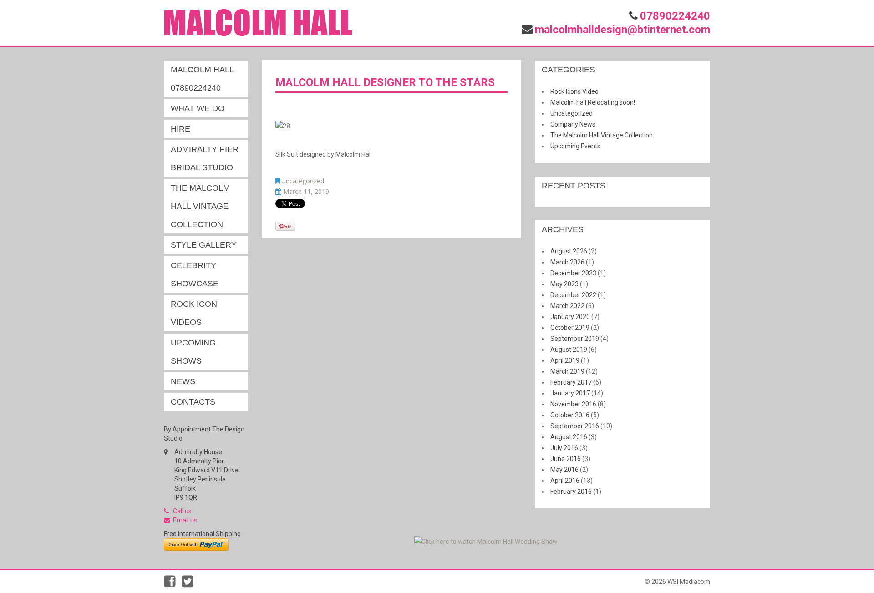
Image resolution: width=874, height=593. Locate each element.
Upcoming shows (193, 351)
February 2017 (571, 382)
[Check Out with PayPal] (196, 543)
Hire (180, 128)
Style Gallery (204, 244)
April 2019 (564, 360)
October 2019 (569, 327)
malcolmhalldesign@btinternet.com (622, 29)
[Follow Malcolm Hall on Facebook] (173, 584)
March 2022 (567, 305)
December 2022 (573, 295)
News (183, 381)
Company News (572, 124)
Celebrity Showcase (194, 274)
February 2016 (571, 491)
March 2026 (567, 262)
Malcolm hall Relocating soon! (592, 102)
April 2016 (564, 480)
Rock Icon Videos (194, 313)
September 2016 (574, 426)
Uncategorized (302, 181)
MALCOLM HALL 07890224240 (202, 78)
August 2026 (568, 251)
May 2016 (564, 469)
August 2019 (568, 349)
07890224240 (675, 16)
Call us (182, 511)
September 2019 (574, 338)
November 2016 (573, 404)
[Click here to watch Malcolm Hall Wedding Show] (486, 541)
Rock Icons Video (574, 91)
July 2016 (564, 447)
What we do (197, 108)
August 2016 (568, 437)
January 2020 (570, 316)
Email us (185, 520)
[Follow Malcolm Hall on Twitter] (190, 584)
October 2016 (569, 415)
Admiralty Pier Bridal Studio (205, 158)
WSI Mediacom (688, 581)
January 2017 (570, 393)
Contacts (193, 401)
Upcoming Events (575, 146)
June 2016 (565, 458)
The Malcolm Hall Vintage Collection (200, 206)
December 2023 (573, 273)
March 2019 (567, 371)
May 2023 (564, 284)
